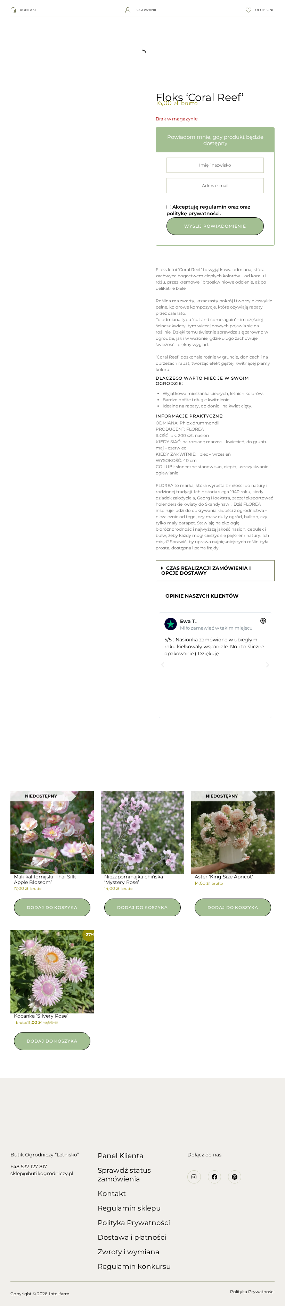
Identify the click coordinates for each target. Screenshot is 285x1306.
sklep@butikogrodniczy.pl (41, 1173)
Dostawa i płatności (132, 1237)
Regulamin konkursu (134, 1266)
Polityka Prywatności (134, 1223)
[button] (215, 571)
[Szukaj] (8, 53)
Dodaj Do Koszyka (52, 907)
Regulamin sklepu (129, 1208)
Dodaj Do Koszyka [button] (142, 907)
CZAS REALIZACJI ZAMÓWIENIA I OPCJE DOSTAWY (206, 570)
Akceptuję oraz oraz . (208, 210)
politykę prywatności (193, 213)
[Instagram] (194, 1176)
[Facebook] (214, 1176)
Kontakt (112, 1193)
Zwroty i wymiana (129, 1252)
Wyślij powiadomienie (215, 226)
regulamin (214, 207)
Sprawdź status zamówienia (124, 1174)
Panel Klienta (121, 1156)
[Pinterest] (234, 1176)
